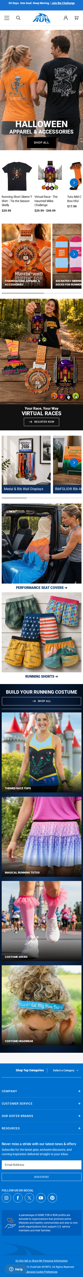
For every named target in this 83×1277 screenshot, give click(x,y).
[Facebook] (18, 1198)
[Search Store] (18, 17)
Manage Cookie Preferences (41, 1271)
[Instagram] (6, 1198)
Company (9, 1091)
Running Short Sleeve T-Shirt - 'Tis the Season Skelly (17, 201)
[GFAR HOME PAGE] (41, 17)
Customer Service (17, 1103)
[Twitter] (29, 1198)
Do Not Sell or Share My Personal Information (42, 1260)
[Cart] (76, 18)
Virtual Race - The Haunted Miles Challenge (45, 201)
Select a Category (63, 1070)
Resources (11, 1128)
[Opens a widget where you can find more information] (16, 1269)
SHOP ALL (44, 701)
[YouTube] (41, 1198)
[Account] (65, 18)
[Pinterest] (52, 1198)
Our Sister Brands (17, 1116)
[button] (6, 17)
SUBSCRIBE (41, 1176)
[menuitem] (65, 18)
